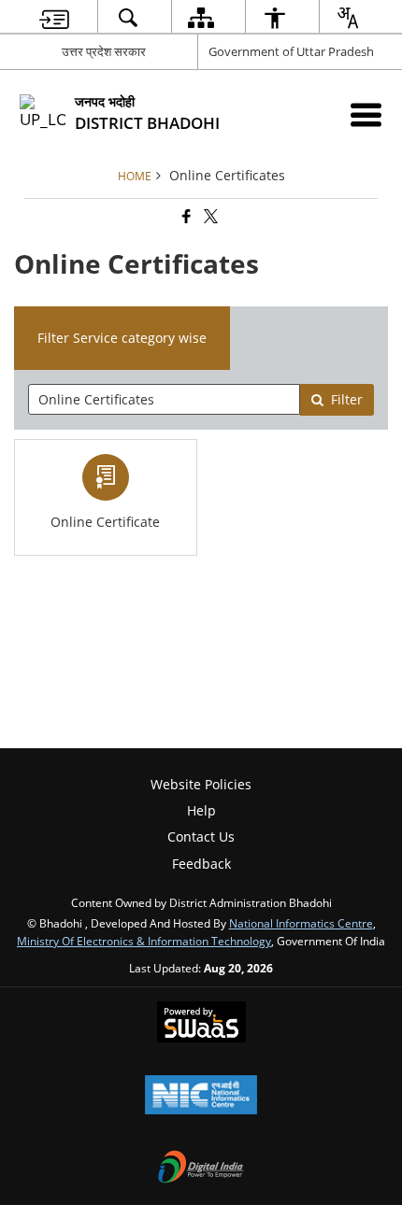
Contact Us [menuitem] (201, 836)
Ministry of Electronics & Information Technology (144, 940)
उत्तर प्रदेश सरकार (104, 51)
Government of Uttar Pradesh (291, 51)
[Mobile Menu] (366, 114)
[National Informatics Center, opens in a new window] (201, 1096)
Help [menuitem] (201, 810)
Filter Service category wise (122, 338)
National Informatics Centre (301, 922)
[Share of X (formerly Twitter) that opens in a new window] (209, 217)
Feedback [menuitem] (201, 863)
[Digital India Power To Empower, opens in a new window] (201, 1168)
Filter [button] (347, 399)
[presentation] (164, 399)
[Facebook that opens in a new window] (185, 217)
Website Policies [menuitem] (201, 784)
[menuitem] (54, 17)
